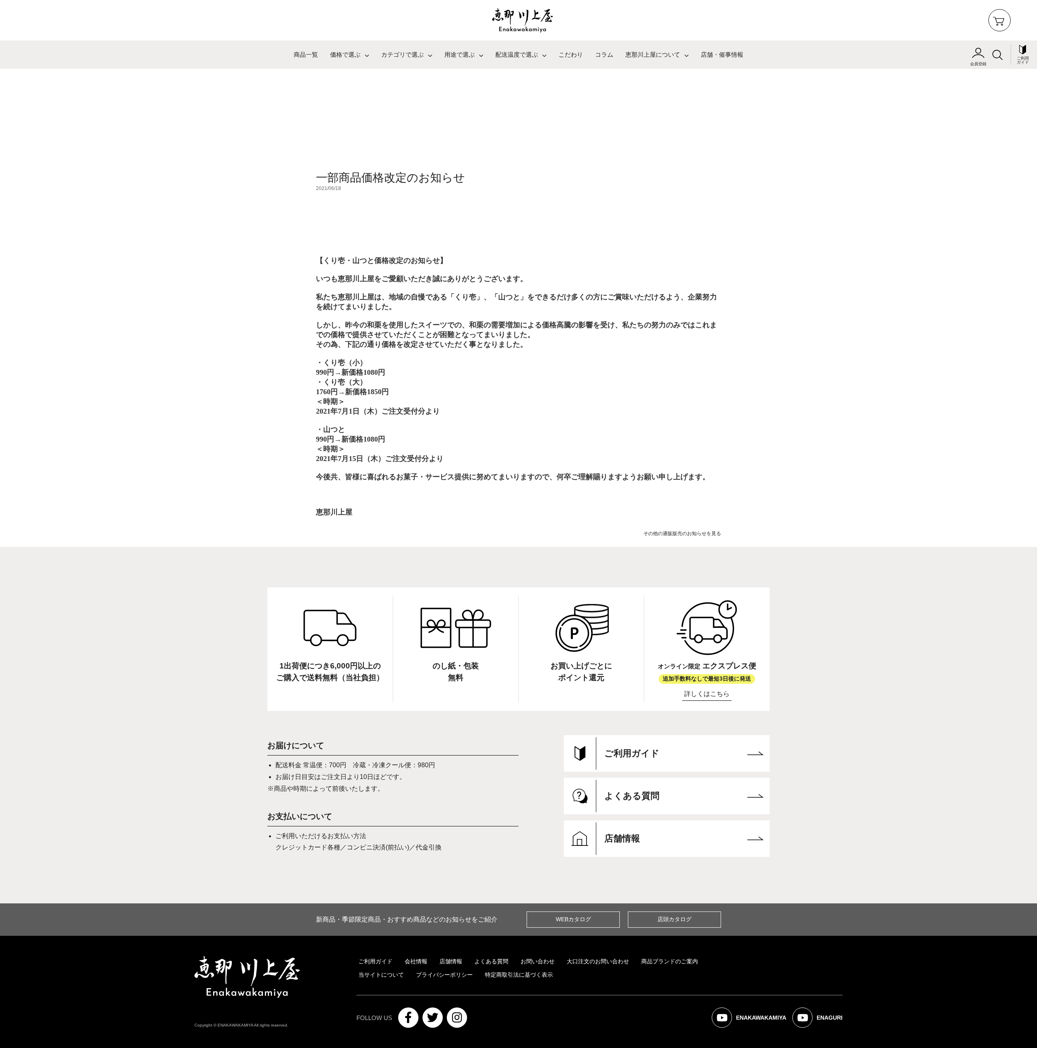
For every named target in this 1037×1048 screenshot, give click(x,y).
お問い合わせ (538, 961)
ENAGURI (822, 1021)
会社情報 (416, 961)
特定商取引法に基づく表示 (519, 974)
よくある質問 (491, 961)
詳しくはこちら (707, 693)
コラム (604, 54)
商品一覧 (306, 54)
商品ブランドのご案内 (669, 961)
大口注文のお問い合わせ (598, 961)
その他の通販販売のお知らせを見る (682, 533)
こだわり (571, 54)
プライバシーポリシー (444, 974)
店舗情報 (451, 961)
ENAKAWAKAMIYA (754, 1021)
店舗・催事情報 (722, 54)
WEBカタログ (573, 919)
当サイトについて (381, 974)
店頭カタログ (674, 919)
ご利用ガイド (375, 961)
